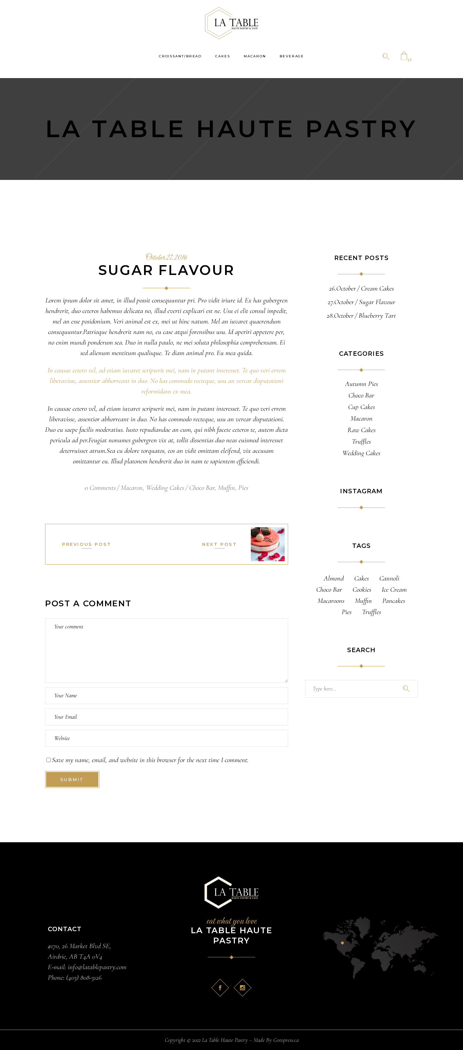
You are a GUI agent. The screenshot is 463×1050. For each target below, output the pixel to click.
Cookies (362, 589)
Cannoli (389, 578)
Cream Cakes (377, 288)
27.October (341, 302)
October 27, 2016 (166, 258)
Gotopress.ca (286, 1040)
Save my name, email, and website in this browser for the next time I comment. (150, 760)
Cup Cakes (361, 407)
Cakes (361, 578)
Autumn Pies (361, 384)
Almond (334, 578)
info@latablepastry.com (96, 967)
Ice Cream (394, 589)
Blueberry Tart (377, 315)
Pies (243, 487)
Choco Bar (202, 487)
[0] (404, 56)
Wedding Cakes (165, 487)
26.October (342, 288)
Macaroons (331, 600)
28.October (340, 315)
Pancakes (393, 600)
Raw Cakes (361, 430)
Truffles (361, 441)
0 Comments (100, 487)
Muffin (226, 487)
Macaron (132, 487)
